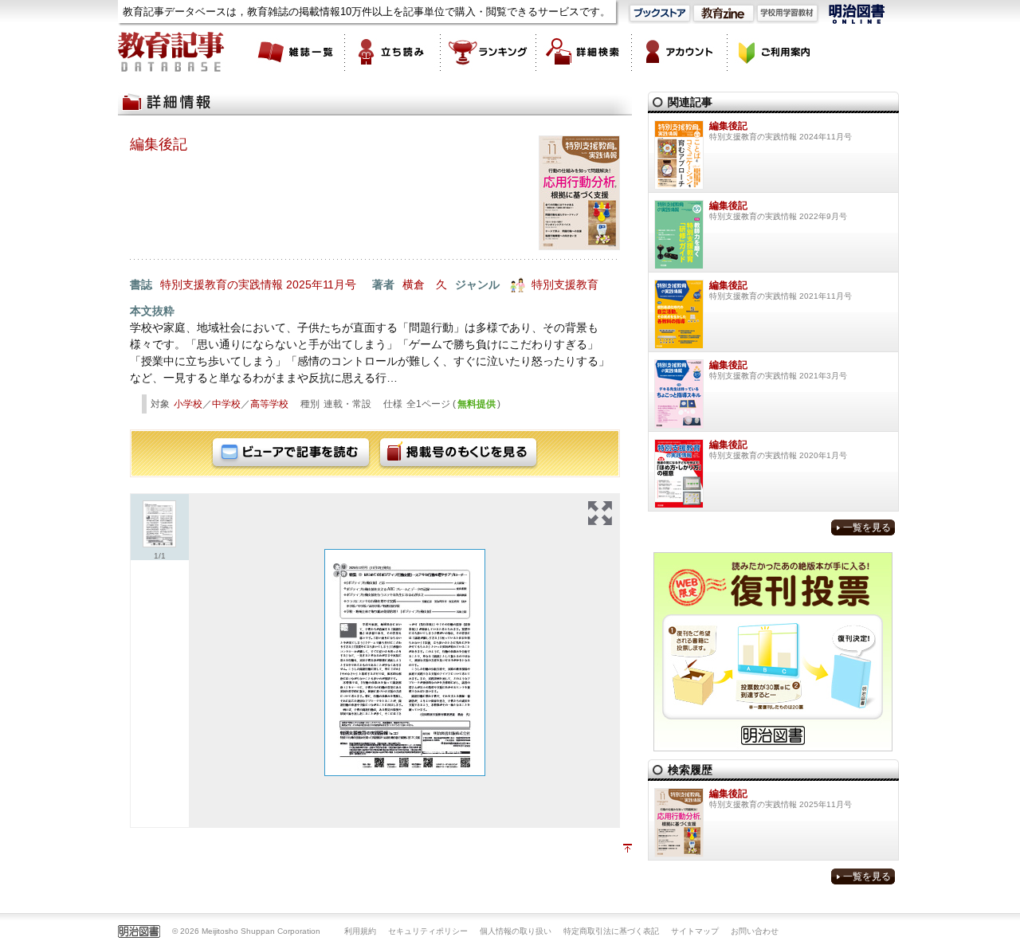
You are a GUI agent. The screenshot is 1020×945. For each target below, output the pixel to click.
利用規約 (360, 931)
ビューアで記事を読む (291, 453)
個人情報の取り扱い (515, 931)
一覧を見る (867, 527)
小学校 (188, 404)
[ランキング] (488, 52)
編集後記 (158, 144)
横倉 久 (424, 284)
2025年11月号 (321, 284)
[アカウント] (680, 52)
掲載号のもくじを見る (458, 453)
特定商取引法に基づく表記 (611, 931)
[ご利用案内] (775, 52)
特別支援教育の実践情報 (221, 284)
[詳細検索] (584, 52)
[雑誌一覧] (297, 52)
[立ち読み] (393, 52)
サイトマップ (695, 931)
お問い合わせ (755, 931)
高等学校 (269, 404)
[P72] (404, 662)
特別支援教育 (565, 284)
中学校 (226, 404)
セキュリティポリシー (428, 931)
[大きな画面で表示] (600, 513)
